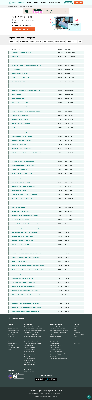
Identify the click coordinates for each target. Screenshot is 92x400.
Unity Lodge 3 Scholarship (18, 207)
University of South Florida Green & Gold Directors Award (26, 299)
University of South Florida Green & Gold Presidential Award (27, 303)
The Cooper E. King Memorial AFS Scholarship (23, 282)
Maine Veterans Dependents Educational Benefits (24, 249)
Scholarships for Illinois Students (32, 341)
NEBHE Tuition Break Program (19, 261)
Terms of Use (77, 341)
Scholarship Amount (72, 41)
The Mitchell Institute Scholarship (20, 82)
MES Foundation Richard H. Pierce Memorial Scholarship (26, 111)
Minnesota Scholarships (55, 349)
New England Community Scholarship (21, 140)
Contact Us (76, 330)
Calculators (11, 341)
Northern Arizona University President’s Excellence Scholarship (28, 265)
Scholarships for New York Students (32, 343)
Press (9, 349)
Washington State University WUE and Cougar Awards (25, 311)
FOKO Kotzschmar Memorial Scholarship (22, 102)
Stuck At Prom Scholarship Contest (21, 211)
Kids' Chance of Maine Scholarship (20, 219)
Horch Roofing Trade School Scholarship (22, 148)
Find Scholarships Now (23, 29)
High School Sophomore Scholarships (59, 330)
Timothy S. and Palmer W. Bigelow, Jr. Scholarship (24, 194)
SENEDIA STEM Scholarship (19, 144)
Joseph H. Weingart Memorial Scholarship (22, 198)
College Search (12, 334)
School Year (39, 41)
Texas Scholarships (54, 334)
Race (79, 41)
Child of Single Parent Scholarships (58, 358)
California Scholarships (55, 336)
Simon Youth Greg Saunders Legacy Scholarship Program (26, 65)
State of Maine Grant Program (19, 169)
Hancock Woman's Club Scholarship (21, 123)
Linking (75, 336)
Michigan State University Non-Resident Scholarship (25, 257)
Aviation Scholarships (29, 371)
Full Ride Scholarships (29, 358)
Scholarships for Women (30, 349)
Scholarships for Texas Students (32, 338)
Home (9, 326)
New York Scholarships (55, 340)
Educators (43, 2)
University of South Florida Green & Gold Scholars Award (26, 307)
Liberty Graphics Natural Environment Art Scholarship (25, 86)
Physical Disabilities (60, 41)
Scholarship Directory (13, 6)
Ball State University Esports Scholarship (22, 236)
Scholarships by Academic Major (58, 353)
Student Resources (13, 343)
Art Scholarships (28, 368)
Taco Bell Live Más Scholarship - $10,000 (62, 30)
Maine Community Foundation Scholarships (23, 244)
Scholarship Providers (54, 2)
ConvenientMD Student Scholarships (21, 182)
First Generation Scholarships (31, 355)
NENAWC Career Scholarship (19, 190)
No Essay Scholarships (29, 362)
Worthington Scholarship (18, 127)
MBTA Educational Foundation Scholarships (23, 161)
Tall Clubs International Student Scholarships (23, 77)
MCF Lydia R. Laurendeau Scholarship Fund (23, 165)
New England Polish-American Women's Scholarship (25, 215)
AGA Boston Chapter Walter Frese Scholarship (23, 186)
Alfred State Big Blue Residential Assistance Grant (25, 223)
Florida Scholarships (55, 338)
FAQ (75, 328)
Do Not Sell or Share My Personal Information (46, 396)
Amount (60, 49)
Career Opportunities (79, 334)
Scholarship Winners (13, 332)
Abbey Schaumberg (58, 29)
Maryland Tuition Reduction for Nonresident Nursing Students (27, 107)
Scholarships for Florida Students (32, 340)
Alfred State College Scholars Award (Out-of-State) (25, 228)
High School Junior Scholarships (57, 328)
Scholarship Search (13, 328)
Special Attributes (48, 41)
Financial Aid (11, 336)
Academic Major (14, 41)
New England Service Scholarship (20, 119)
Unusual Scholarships (29, 364)
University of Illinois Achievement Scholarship (23, 286)
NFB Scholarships (16, 94)
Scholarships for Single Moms (31, 353)
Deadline (32, 41)
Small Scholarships (54, 356)
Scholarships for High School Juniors (33, 328)
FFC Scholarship (16, 69)
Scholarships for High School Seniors (33, 326)
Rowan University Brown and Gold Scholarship (23, 274)
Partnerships (77, 332)
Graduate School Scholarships (31, 332)
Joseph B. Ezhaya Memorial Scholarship (22, 136)
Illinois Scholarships (54, 341)
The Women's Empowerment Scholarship (22, 178)
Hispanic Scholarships (29, 347)
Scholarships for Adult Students (31, 334)
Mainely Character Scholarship (20, 73)
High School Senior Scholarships (58, 326)
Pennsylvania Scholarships (56, 345)
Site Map (76, 338)
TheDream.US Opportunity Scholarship (22, 52)
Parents (36, 2)
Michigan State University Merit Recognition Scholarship (26, 253)
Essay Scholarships (29, 360)
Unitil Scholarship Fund (18, 98)
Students (29, 2)
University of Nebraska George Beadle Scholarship (25, 290)
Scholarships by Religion (56, 355)
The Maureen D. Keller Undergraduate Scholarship (24, 132)
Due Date (67, 49)
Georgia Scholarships (55, 343)
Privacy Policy (77, 340)
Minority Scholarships (29, 345)
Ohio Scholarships (54, 347)
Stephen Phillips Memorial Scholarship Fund (23, 173)
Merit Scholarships (28, 356)
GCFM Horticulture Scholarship (20, 56)
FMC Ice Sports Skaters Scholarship (21, 157)
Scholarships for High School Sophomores (34, 330)
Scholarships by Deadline (56, 351)
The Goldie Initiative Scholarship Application (23, 203)
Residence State (23, 6)
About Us (76, 326)
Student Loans (11, 340)
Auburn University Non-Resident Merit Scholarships (25, 232)
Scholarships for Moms (29, 351)
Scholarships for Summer (30, 366)
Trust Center (76, 343)
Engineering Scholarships (30, 369)
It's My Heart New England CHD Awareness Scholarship (26, 90)
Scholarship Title (16, 49)
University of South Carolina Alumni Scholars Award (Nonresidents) (29, 294)
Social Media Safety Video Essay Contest (22, 278)
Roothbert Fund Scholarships (19, 61)
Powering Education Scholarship (20, 115)
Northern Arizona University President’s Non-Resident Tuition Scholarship (30, 269)
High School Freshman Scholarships (58, 332)
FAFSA (10, 338)
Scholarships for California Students (32, 336)
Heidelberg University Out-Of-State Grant (22, 240)
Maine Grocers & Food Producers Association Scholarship (26, 153)
